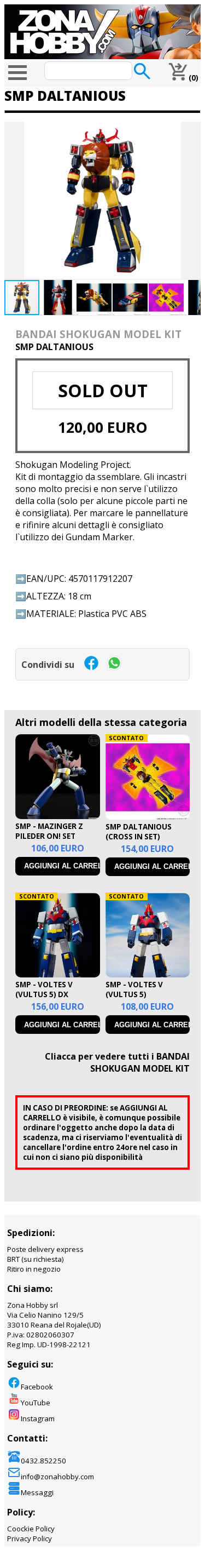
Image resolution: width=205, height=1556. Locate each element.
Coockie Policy (31, 1529)
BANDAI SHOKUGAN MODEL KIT (98, 334)
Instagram (38, 1418)
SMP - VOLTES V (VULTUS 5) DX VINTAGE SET (44, 994)
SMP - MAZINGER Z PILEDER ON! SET (49, 831)
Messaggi (37, 1492)
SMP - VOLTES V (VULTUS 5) (134, 989)
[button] (191, 131)
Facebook (37, 1387)
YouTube (35, 1403)
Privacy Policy (29, 1538)
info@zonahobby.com (57, 1476)
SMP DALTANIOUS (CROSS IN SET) (139, 832)
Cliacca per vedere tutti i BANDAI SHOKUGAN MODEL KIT (117, 1062)
